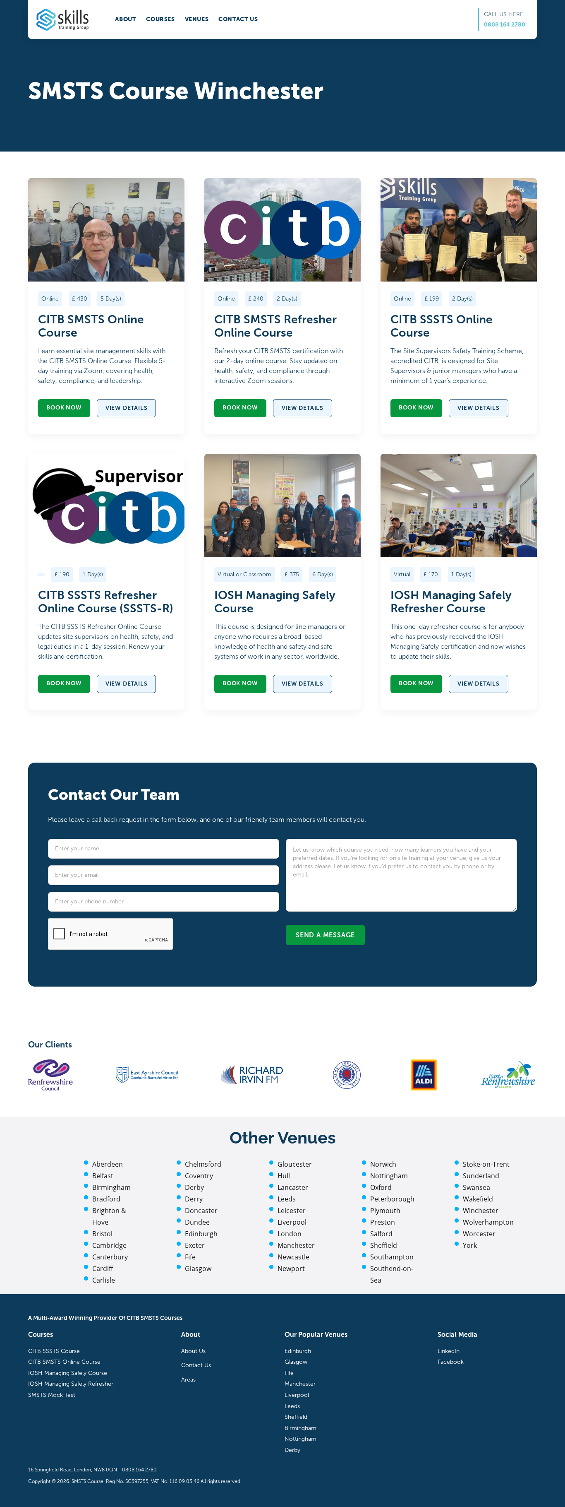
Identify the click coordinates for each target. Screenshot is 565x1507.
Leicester (292, 1210)
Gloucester (295, 1164)
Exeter (195, 1245)
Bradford (106, 1199)
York (470, 1245)
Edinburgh (201, 1233)
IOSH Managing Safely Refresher (70, 1383)
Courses (160, 19)
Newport (291, 1268)
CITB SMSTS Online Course (91, 326)
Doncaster (201, 1210)
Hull (284, 1175)
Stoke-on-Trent (486, 1164)
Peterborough (392, 1199)
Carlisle (103, 1280)
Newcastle (293, 1256)
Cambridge (109, 1245)
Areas (188, 1379)
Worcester (479, 1233)
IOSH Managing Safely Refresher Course (451, 602)
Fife (190, 1256)
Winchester (480, 1210)
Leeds (287, 1199)
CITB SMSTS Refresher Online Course (275, 326)
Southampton (392, 1256)
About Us (193, 1351)
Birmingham (111, 1187)
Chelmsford (203, 1164)
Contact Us (196, 1365)
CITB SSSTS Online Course (441, 326)
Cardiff (102, 1268)
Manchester (296, 1245)
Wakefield (478, 1199)
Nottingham (389, 1175)
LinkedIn (449, 1351)
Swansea (476, 1187)
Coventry (199, 1175)
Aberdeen (107, 1164)
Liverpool (292, 1222)
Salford (381, 1233)
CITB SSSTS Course (54, 1351)
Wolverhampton (488, 1222)
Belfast (102, 1175)
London (290, 1233)
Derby (194, 1187)
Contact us (238, 19)
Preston (382, 1222)
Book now (63, 407)
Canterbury (110, 1256)
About (125, 19)
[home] (62, 20)
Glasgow (198, 1268)
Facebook (451, 1361)
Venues (197, 19)
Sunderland (481, 1175)
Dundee (197, 1222)
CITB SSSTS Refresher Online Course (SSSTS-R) (105, 602)
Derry (194, 1199)
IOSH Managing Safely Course (274, 602)
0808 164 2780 (504, 24)
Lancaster (293, 1187)
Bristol (102, 1233)
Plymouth (385, 1210)
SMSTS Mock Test (51, 1395)
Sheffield (383, 1245)
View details (126, 408)
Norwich (383, 1164)
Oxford (381, 1187)
